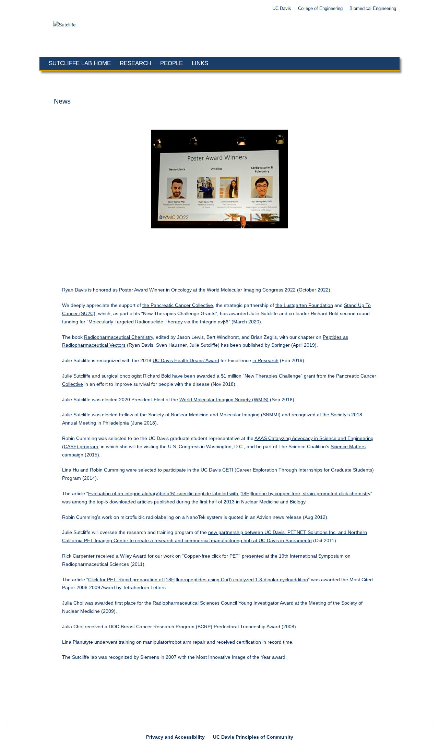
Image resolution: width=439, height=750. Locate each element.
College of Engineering (320, 8)
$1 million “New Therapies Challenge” (261, 376)
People (171, 63)
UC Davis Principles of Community (253, 737)
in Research (265, 360)
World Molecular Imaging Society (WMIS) (224, 399)
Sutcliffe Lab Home (80, 63)
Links (200, 63)
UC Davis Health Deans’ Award (186, 360)
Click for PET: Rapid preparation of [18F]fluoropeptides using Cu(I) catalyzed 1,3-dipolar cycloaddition (198, 579)
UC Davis (281, 8)
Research (135, 63)
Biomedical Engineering (372, 8)
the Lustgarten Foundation (304, 305)
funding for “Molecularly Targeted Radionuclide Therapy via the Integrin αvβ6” (146, 321)
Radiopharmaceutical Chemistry (118, 337)
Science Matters (348, 446)
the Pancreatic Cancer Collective (177, 305)
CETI (227, 470)
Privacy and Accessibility (175, 737)
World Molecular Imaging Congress (245, 290)
